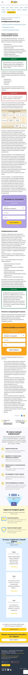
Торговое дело (16, 17)
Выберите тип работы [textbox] (10, 208)
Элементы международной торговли (11, 29)
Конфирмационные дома (8, 27)
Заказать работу (14, 629)
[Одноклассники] (24, 415)
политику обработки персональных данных (10, 656)
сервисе (5, 438)
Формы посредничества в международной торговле (14, 24)
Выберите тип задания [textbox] (10, 336)
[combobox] (14, 208)
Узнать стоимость (14, 222)
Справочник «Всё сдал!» (6, 17)
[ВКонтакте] (21, 415)
